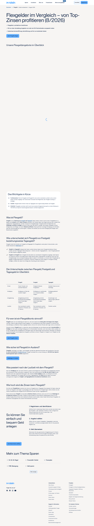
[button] (26, 2)
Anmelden (77, 2)
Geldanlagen (18, 245)
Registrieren (84, 2)
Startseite (8, 7)
